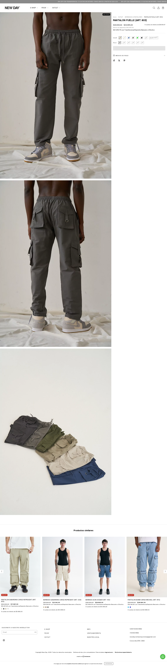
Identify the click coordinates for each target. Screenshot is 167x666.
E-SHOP (33, 8)
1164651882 (134, 633)
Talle (115, 42)
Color (115, 37)
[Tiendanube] (83, 657)
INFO (88, 629)
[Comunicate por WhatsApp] (162, 656)
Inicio (114, 17)
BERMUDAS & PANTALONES (133, 17)
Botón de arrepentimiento (123, 652)
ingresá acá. (109, 652)
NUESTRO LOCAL (93, 637)
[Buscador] (154, 8)
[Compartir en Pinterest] (124, 60)
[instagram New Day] (4, 640)
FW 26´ (44, 8)
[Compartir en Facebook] (114, 60)
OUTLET (55, 8)
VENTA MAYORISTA (94, 633)
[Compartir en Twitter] (119, 60)
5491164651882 (136, 629)
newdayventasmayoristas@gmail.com (143, 637)
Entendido (108, 663)
